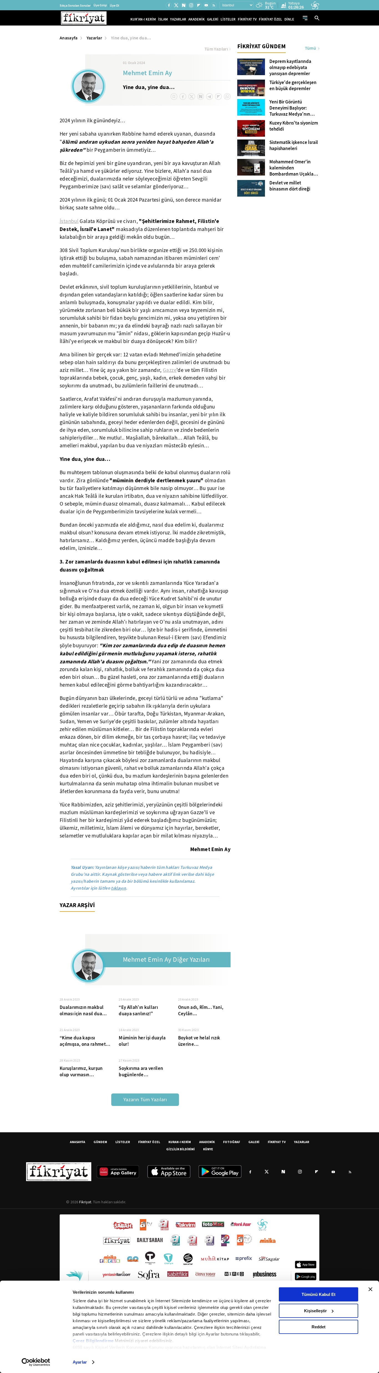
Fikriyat (85, 1201)
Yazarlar (94, 38)
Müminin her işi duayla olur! (142, 1041)
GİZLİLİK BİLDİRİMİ (180, 1149)
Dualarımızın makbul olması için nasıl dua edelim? (81, 1010)
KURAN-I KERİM (179, 1142)
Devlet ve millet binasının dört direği (289, 186)
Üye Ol (114, 5)
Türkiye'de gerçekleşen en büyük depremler (293, 86)
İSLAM (163, 19)
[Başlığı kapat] (370, 1289)
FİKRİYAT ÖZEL (270, 19)
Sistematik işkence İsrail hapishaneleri (293, 145)
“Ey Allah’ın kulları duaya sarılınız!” (138, 1010)
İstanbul (69, 221)
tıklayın (118, 888)
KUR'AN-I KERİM (143, 19)
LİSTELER (228, 19)
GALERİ (212, 19)
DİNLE (289, 19)
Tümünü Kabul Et (318, 1294)
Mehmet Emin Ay (147, 73)
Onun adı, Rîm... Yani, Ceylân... (200, 1010)
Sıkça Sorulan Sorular (75, 5)
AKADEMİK (196, 19)
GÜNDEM (100, 1142)
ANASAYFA (77, 1142)
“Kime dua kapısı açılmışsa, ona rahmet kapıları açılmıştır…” (83, 1041)
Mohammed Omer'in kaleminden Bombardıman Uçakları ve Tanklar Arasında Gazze (292, 168)
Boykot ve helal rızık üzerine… (199, 1041)
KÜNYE (208, 1149)
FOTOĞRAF (231, 1142)
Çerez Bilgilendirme (94, 1340)
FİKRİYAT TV (247, 19)
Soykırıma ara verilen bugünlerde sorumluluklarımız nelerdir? (141, 1071)
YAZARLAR (178, 19)
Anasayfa (69, 38)
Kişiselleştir (315, 1310)
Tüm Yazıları (216, 49)
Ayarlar (80, 1362)
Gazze (169, 370)
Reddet (318, 1326)
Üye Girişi (100, 5)
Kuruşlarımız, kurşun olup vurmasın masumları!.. (81, 1071)
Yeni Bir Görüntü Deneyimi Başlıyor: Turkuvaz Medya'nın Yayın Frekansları (289, 108)
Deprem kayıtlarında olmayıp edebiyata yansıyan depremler (290, 68)
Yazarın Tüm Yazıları (145, 1100)
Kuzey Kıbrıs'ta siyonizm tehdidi (293, 126)
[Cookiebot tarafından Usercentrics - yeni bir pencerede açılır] (36, 1362)
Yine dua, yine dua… (131, 38)
